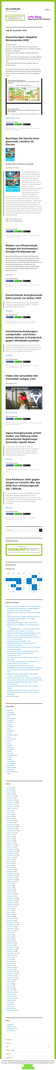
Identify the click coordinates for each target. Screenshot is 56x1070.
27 (18, 588)
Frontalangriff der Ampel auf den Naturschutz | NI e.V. (22, 651)
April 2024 (10, 792)
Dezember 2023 (11, 800)
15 (29, 582)
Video (37, 423)
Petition (9, 741)
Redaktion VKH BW (12, 128)
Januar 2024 (10, 798)
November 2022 (11, 826)
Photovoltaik (9, 286)
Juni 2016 (9, 984)
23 (34, 585)
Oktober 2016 (11, 975)
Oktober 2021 (11, 853)
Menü (47, 9)
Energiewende (16, 237)
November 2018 (11, 924)
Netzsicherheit (11, 739)
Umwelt (9, 757)
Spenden (8, 1054)
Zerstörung (14, 424)
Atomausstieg (9, 519)
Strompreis (8, 130)
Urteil (20, 367)
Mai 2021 (9, 863)
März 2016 (10, 990)
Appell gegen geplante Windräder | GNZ (18, 641)
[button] (10, 124)
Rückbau (9, 745)
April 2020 (10, 890)
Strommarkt (37, 128)
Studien (9, 751)
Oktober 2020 (11, 877)
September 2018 (11, 928)
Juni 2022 (10, 837)
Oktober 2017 (11, 951)
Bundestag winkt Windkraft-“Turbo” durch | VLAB (22, 622)
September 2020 (12, 879)
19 (13, 585)
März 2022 (10, 843)
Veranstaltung (11, 761)
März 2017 (10, 965)
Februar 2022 (11, 845)
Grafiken (31, 128)
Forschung (10, 720)
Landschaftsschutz (12, 735)
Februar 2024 (11, 796)
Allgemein (31, 235)
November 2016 (11, 973)
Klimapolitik (10, 731)
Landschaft (12, 367)
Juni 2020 (10, 886)
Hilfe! (7, 1046)
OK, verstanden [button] (28, 1065)
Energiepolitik (9, 237)
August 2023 (10, 808)
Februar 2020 (11, 894)
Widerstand (31, 423)
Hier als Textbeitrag (11, 412)
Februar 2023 (11, 820)
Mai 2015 (9, 1004)
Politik (7, 471)
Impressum (9, 1057)
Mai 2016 (9, 986)
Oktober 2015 (11, 996)
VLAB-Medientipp (12, 620)
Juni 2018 (9, 935)
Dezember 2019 (11, 898)
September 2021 (11, 855)
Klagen (21, 519)
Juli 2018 (9, 933)
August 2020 (10, 881)
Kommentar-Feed (12, 1028)
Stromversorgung (15, 130)
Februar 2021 (11, 869)
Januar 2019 (10, 920)
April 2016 (10, 988)
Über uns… (9, 1043)
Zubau (18, 424)
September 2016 (11, 977)
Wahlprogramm (11, 767)
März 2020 (10, 892)
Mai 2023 (9, 814)
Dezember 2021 (11, 849)
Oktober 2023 (11, 804)
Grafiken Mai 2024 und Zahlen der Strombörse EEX (22, 635)
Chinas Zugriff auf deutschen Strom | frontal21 (20, 665)
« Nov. (13, 592)
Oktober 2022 (11, 828)
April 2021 (10, 865)
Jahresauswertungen (13, 696)
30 (34, 588)
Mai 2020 (9, 888)
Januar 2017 (10, 969)
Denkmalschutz (11, 714)
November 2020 (11, 875)
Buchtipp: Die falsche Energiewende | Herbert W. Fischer (23, 141)
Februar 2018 (11, 943)
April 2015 (10, 1006)
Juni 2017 (9, 959)
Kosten (9, 733)
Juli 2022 (9, 834)
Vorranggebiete (11, 763)
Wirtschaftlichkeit (12, 771)
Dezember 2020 (11, 873)
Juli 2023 (9, 810)
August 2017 (10, 955)
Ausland (8, 367)
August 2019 (10, 906)
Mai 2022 (9, 839)
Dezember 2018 (11, 922)
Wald (40, 423)
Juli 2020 (9, 883)
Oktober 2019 (11, 902)
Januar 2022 (10, 847)
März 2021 (10, 867)
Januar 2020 (10, 896)
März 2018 (10, 941)
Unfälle (9, 759)
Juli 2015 (9, 1002)
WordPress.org (11, 1030)
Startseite (8, 1039)
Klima (8, 728)
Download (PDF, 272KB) (13, 118)
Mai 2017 (9, 961)
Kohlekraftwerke (30, 322)
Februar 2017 (11, 967)
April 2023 (10, 816)
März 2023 (10, 818)
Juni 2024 (10, 787)
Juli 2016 (9, 982)
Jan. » (35, 592)
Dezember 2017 (11, 947)
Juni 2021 (9, 861)
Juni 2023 (10, 812)
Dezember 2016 (11, 971)
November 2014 (11, 1010)
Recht (30, 365)
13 (18, 582)
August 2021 (10, 857)
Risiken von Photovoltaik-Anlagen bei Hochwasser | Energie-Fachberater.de (22, 248)
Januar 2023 (10, 822)
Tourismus (10, 753)
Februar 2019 (11, 918)
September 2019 (11, 904)
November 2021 (11, 851)
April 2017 (10, 963)
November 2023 (11, 802)
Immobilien (10, 726)
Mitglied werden (10, 1050)
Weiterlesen (9, 274)
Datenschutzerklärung (28, 1068)
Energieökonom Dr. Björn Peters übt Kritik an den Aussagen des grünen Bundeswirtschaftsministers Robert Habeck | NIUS (24, 670)
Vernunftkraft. (13, 9)
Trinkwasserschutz (12, 755)
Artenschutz (35, 365)
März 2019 (10, 916)
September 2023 (12, 806)
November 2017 (11, 949)
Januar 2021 (10, 871)
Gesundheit (38, 285)
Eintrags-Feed (11, 1026)
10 (39, 579)
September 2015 (11, 998)
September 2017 (11, 953)
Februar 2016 (11, 992)
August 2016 (10, 979)
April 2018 (10, 939)
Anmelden (10, 1024)
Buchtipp (37, 235)
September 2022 (12, 830)
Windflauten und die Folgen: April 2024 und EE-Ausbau (23, 690)
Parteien (37, 469)
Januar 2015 (10, 1008)
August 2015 (10, 1000)
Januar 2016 (10, 994)
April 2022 (10, 841)
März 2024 (10, 794)
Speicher (9, 747)
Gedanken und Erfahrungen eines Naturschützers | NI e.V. (24, 633)
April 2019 (10, 914)
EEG (8, 716)
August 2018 (10, 930)
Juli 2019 (9, 908)
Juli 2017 (9, 957)
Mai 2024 (9, 790)
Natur (17, 367)
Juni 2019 (9, 910)
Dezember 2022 (11, 824)
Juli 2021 (9, 859)
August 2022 (10, 832)
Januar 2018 (10, 945)
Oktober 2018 (11, 926)
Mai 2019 (9, 912)
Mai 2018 (9, 937)
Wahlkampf (10, 765)
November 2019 (11, 900)
